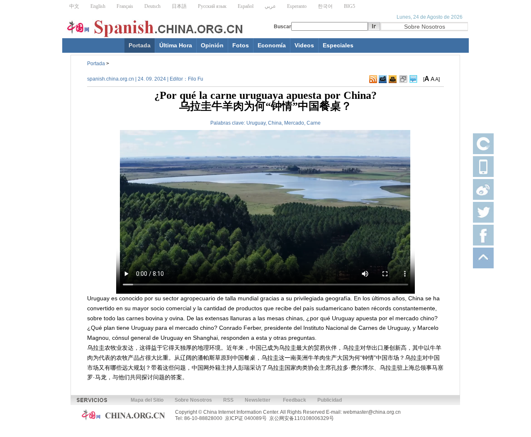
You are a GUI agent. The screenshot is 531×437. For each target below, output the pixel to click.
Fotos (240, 45)
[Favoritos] (403, 79)
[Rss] (373, 79)
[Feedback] (383, 79)
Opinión (212, 45)
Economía (272, 45)
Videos (304, 45)
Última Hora (175, 45)
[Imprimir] (393, 79)
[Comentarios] (413, 79)
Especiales (338, 45)
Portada (140, 45)
